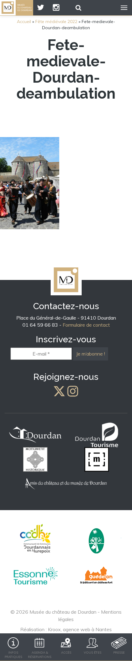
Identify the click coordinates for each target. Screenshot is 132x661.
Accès (66, 653)
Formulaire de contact (86, 325)
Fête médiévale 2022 (56, 21)
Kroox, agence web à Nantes (80, 629)
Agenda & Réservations (39, 655)
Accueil (24, 21)
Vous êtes (92, 653)
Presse (119, 653)
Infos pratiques (13, 655)
